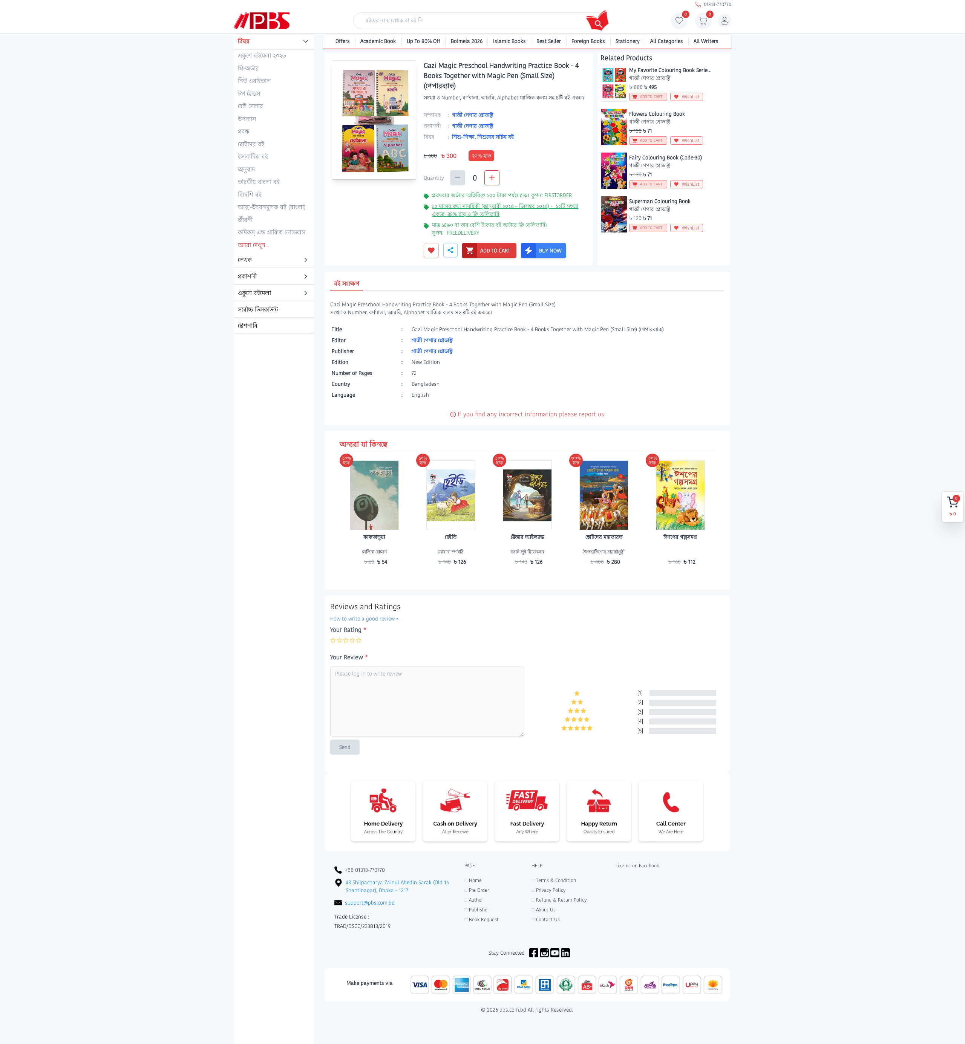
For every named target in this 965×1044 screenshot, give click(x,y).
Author (473, 899)
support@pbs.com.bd (370, 902)
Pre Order (476, 890)
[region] (274, 184)
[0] (679, 22)
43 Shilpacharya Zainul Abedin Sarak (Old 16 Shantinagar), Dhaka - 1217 (397, 886)
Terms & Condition (554, 880)
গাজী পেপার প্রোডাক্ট (472, 115)
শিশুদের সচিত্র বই (495, 137)
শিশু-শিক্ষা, (464, 137)
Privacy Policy (548, 890)
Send (345, 747)
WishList (691, 96)
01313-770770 (717, 4)
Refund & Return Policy (559, 899)
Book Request (481, 919)
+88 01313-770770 (365, 870)
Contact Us (546, 919)
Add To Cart (374, 576)
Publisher (476, 909)
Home (473, 880)
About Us (544, 909)
